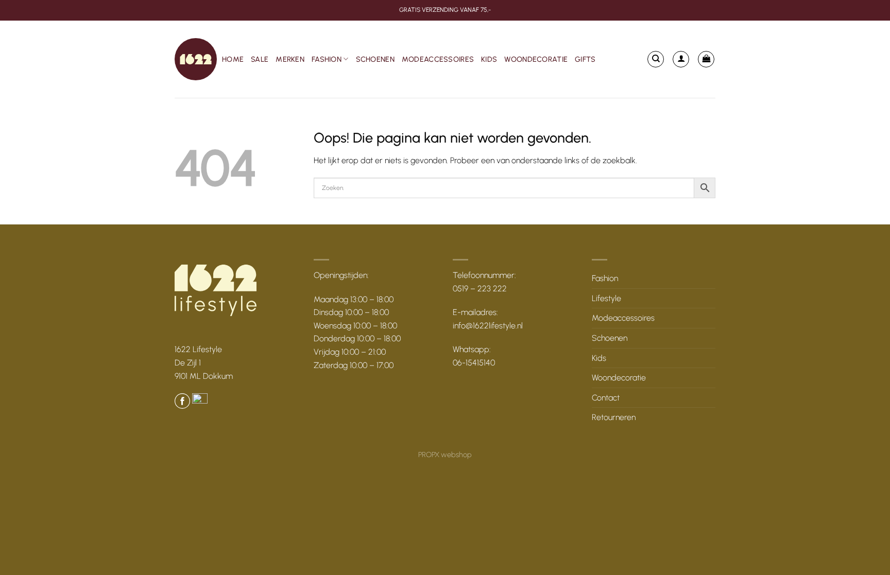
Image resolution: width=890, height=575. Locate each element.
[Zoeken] (655, 59)
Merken (290, 59)
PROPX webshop (445, 454)
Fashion (326, 59)
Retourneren (614, 417)
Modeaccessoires (438, 59)
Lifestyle (606, 298)
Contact (606, 398)
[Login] (681, 59)
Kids (489, 59)
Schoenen (375, 59)
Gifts (585, 59)
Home (233, 59)
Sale (259, 59)
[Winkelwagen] (706, 59)
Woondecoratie (536, 59)
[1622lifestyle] (196, 59)
